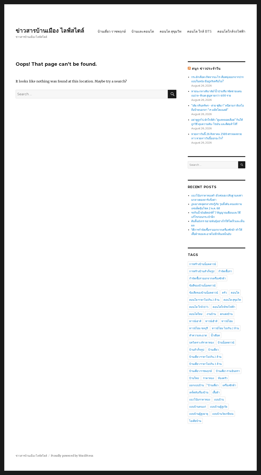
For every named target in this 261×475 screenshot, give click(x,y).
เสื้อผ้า (216, 392)
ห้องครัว (222, 378)
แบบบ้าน (219, 399)
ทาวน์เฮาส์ (195, 321)
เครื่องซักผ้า (229, 385)
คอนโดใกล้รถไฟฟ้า (231, 31)
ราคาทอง (208, 378)
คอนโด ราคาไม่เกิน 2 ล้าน (204, 299)
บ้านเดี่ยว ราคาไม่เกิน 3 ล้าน (205, 363)
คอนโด (235, 292)
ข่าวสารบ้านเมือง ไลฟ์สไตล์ (50, 30)
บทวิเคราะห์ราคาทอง (201, 342)
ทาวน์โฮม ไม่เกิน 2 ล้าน (225, 328)
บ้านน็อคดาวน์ (226, 342)
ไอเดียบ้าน (195, 420)
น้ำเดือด (215, 335)
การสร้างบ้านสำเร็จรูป (201, 271)
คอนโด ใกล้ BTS (199, 31)
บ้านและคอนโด (143, 31)
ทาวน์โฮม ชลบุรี (198, 328)
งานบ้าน (211, 314)
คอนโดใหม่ (195, 314)
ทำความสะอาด (198, 335)
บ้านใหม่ (194, 378)
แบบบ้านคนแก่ (197, 406)
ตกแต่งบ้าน (226, 314)
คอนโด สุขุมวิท (170, 31)
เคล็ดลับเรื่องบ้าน (198, 392)
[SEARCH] (241, 164)
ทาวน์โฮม (227, 321)
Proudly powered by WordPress (72, 455)
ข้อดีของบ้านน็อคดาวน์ (202, 285)
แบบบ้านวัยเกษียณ (222, 413)
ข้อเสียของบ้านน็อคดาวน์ (203, 292)
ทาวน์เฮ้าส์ (211, 321)
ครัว (224, 292)
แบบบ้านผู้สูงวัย (218, 406)
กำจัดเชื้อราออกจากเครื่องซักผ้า (207, 278)
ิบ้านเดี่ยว (213, 385)
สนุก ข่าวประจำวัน (206, 68)
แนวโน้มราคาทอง (199, 399)
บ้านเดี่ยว (213, 349)
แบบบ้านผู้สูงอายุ (198, 413)
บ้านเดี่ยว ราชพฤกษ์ (112, 31)
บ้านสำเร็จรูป (196, 349)
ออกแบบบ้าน (196, 385)
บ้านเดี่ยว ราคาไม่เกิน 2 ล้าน (205, 356)
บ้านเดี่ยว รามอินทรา (228, 371)
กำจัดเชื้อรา (225, 271)
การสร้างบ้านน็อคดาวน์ (202, 264)
